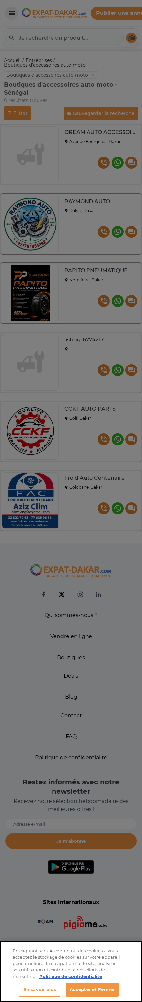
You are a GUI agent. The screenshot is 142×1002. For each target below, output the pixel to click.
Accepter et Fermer (92, 989)
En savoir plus (39, 989)
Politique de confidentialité (70, 976)
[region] (71, 971)
